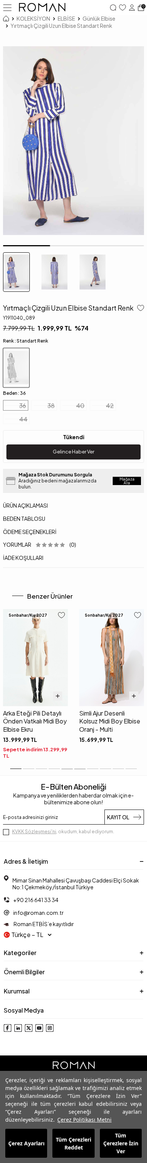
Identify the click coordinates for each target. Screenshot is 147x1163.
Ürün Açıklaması (25, 505)
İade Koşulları (23, 557)
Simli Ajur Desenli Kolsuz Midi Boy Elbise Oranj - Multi (109, 721)
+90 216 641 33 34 (35, 899)
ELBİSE (66, 18)
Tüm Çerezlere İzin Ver (120, 1143)
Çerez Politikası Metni (84, 1119)
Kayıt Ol (118, 817)
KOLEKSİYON (33, 18)
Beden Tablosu (24, 518)
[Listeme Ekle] (139, 308)
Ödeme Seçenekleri (30, 531)
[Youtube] (39, 1028)
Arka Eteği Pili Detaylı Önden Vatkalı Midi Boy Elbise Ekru (35, 721)
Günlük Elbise (99, 18)
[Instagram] (50, 1028)
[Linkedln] (18, 1028)
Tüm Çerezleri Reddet (73, 1143)
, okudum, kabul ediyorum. (63, 831)
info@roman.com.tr (38, 912)
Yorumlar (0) (39, 544)
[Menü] (7, 7)
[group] (73, 140)
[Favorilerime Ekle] (61, 616)
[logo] (42, 7)
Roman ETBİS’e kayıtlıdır (43, 923)
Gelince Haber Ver (73, 452)
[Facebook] (7, 1028)
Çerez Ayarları (26, 1143)
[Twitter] (28, 1028)
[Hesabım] (132, 8)
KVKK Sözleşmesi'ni (34, 831)
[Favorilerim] (122, 8)
